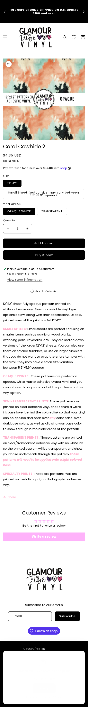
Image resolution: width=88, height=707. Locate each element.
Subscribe (67, 616)
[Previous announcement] (4, 11)
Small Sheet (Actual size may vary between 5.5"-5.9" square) (43, 193)
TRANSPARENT (52, 211)
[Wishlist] (73, 37)
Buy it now (44, 255)
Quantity (9, 220)
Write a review (44, 536)
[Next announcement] (83, 11)
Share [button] (12, 497)
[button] (5, 37)
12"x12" (12, 183)
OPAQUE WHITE (19, 211)
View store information (24, 280)
